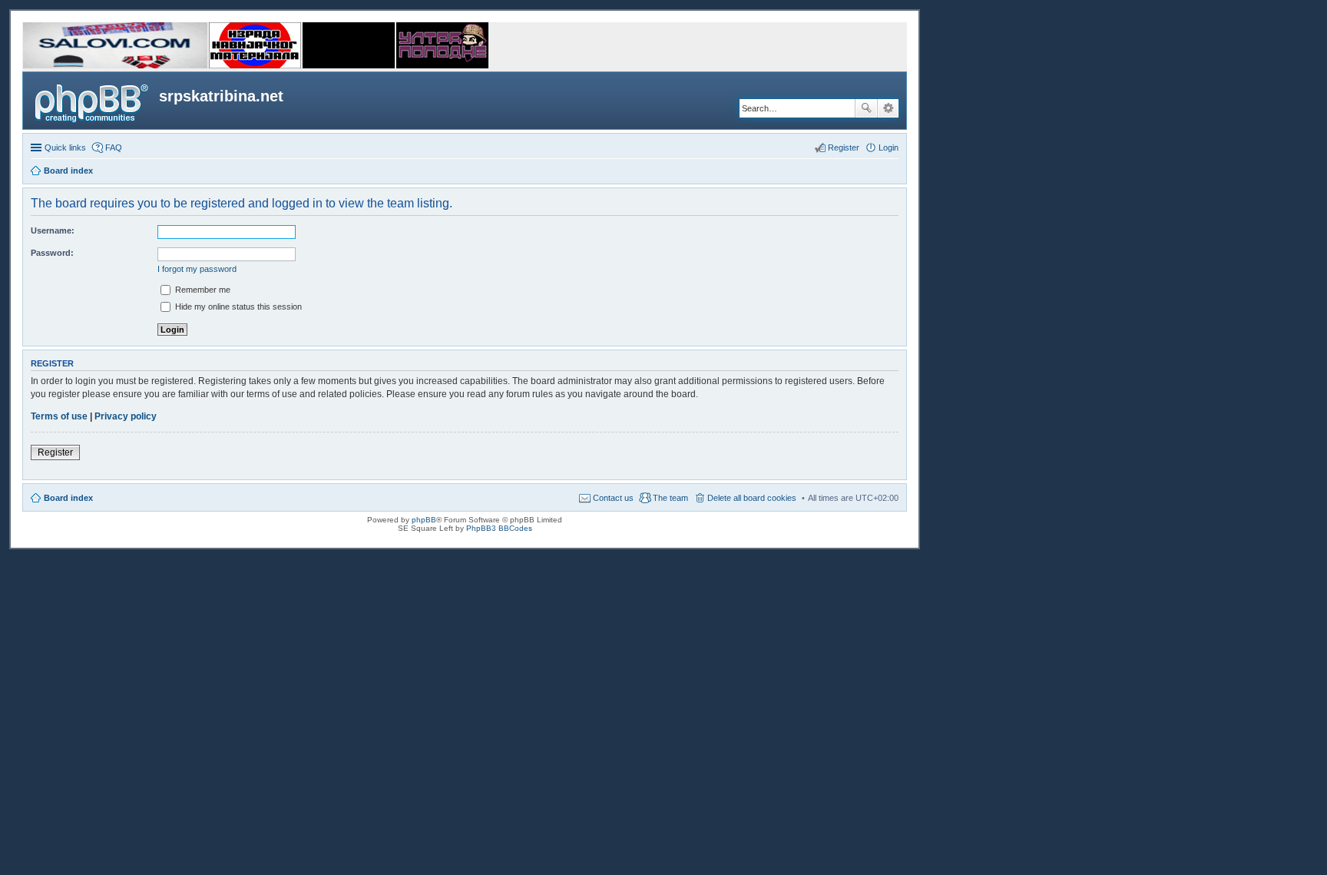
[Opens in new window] (115, 65)
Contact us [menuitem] (613, 497)
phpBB (424, 519)
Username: (52, 230)
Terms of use (59, 416)
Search (866, 108)
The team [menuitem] (670, 497)
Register (55, 452)
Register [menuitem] (843, 147)
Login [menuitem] (888, 147)
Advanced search (888, 108)
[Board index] (93, 100)
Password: (52, 252)
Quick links (65, 147)
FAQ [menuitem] (113, 147)
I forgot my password (197, 268)
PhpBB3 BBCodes (499, 528)
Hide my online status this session (237, 306)
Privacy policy (125, 416)
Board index (68, 497)
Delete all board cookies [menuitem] (751, 497)
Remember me (201, 289)
